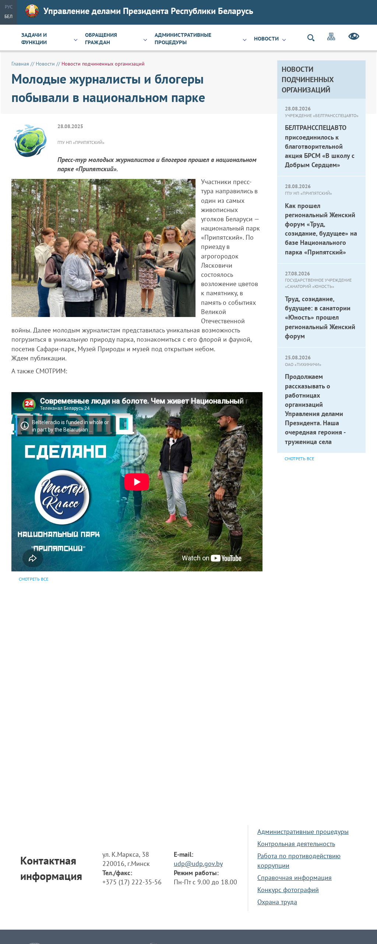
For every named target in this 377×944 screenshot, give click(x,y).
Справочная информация (294, 877)
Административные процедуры (183, 39)
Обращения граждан (101, 39)
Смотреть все (299, 458)
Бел (8, 16)
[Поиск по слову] (314, 37)
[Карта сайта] (331, 37)
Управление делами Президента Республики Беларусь (148, 11)
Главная (20, 63)
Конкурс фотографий (288, 889)
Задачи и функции (34, 39)
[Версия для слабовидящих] (354, 37)
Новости (266, 38)
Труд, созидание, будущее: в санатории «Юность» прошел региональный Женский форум (320, 317)
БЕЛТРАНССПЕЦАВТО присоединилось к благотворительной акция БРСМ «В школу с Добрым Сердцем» (320, 146)
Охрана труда (277, 902)
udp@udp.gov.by (198, 863)
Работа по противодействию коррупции (299, 860)
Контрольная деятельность (296, 843)
